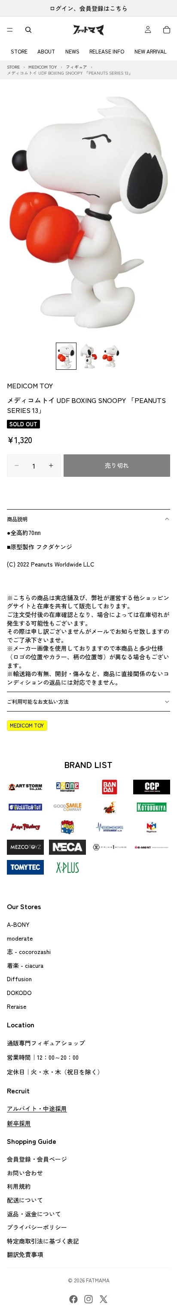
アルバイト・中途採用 (37, 1108)
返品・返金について (34, 1213)
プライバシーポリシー (37, 1227)
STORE (19, 51)
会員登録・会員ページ (37, 1159)
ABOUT (46, 51)
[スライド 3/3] (110, 356)
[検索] (28, 29)
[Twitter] (103, 1299)
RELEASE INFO (106, 51)
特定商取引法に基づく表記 (43, 1240)
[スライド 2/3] (88, 356)
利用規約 (19, 1186)
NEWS (72, 51)
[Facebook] (73, 1299)
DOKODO (19, 992)
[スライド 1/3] (66, 356)
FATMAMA (98, 1280)
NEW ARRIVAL (150, 51)
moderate (20, 937)
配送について (25, 1200)
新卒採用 (19, 1122)
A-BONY (18, 923)
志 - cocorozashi (29, 951)
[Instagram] (88, 1299)
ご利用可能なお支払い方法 (38, 701)
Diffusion (19, 978)
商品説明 (17, 519)
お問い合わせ (25, 1172)
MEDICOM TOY (30, 385)
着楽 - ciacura (25, 964)
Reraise (16, 1005)
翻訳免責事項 (25, 1254)
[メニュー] (10, 30)
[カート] (166, 29)
